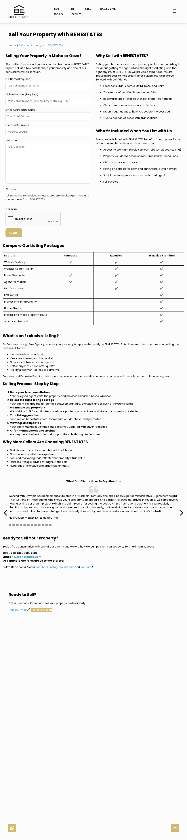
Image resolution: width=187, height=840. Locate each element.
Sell (88, 9)
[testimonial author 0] (10, 525)
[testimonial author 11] (50, 525)
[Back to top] (175, 828)
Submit (13, 233)
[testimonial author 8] (39, 525)
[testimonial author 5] (28, 525)
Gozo (58, 14)
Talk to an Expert (41, 610)
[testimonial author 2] (17, 525)
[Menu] (173, 11)
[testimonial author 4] (24, 525)
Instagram (56, 567)
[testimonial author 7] (35, 525)
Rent (72, 9)
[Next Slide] (181, 508)
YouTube (86, 567)
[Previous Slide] (6, 508)
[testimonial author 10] (46, 525)
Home (12, 45)
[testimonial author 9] (42, 525)
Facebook (42, 567)
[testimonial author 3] (21, 525)
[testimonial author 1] (13, 525)
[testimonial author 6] (31, 525)
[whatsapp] (12, 828)
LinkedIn (69, 567)
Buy (57, 9)
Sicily (76, 14)
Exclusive (108, 9)
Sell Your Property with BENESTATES (41, 45)
